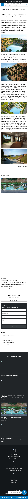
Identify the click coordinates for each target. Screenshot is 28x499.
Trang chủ (3, 9)
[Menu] (26, 4)
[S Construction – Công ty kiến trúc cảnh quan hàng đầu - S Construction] (12, 4)
